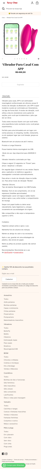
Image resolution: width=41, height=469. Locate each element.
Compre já (20, 90)
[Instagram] (6, 454)
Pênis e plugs (8, 428)
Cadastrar (9, 279)
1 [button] (14, 58)
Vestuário (7, 402)
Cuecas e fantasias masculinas (15, 412)
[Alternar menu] (4, 3)
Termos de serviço (19, 459)
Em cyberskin (9, 435)
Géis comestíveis (10, 392)
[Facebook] (3, 454)
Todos (6, 299)
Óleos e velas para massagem (14, 398)
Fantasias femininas (11, 418)
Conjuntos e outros (11, 421)
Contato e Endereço (7, 459)
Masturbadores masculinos (13, 320)
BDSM (6, 353)
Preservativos (9, 314)
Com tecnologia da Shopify (28, 464)
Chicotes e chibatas (11, 360)
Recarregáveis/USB (11, 349)
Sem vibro (7, 441)
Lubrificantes (8, 395)
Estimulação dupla (10, 340)
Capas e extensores (11, 308)
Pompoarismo (9, 317)
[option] (20, 38)
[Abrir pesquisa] (3, 9)
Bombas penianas (10, 305)
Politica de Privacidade (8, 461)
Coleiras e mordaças (11, 363)
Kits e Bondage (9, 366)
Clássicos (7, 337)
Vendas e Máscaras (11, 369)
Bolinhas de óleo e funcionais (14, 380)
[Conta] (32, 2)
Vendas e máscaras (11, 415)
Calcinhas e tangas (10, 409)
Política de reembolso (31, 459)
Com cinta (7, 444)
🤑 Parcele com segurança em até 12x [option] (21, 13)
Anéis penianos (9, 302)
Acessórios (8, 295)
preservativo (18, 252)
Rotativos (7, 346)
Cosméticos (8, 373)
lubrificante (8, 252)
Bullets (6, 334)
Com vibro (7, 437)
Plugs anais (8, 447)
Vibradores (8, 324)
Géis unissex (8, 389)
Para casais (8, 343)
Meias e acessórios (11, 424)
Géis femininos (9, 383)
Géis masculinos (9, 386)
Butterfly (7, 331)
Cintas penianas (9, 311)
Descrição (6, 96)
